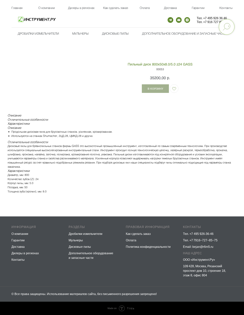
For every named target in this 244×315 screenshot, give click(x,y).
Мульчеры (76, 240)
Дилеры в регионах (81, 8)
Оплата (145, 8)
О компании (46, 8)
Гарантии (198, 8)
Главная (16, 8)
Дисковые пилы (115, 33)
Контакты (226, 8)
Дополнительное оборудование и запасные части (184, 33)
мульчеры (80, 33)
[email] (179, 20)
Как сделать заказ (138, 233)
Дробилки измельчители (38, 33)
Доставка (170, 8)
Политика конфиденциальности (148, 246)
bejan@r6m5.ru (202, 246)
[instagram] (187, 20)
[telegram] (170, 20)
